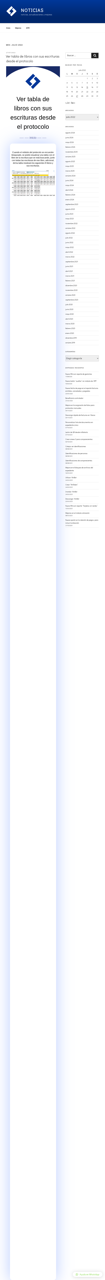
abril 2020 (69, 319)
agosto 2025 (70, 161)
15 (87, 87)
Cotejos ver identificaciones (75, 446)
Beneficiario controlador (74, 398)
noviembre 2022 (71, 223)
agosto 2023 (70, 209)
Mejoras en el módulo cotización (77, 513)
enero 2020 (69, 333)
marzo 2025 (70, 171)
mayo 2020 (69, 314)
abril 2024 (69, 190)
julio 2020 (69, 304)
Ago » (73, 102)
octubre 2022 (70, 228)
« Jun (67, 102)
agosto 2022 (70, 233)
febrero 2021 (70, 280)
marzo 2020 (70, 323)
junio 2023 (69, 214)
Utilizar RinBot (70, 477)
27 (77, 96)
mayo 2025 (69, 166)
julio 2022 (69, 237)
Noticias (32, 10)
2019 (28, 28)
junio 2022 (69, 242)
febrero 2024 (70, 194)
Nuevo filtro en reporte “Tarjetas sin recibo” (81, 506)
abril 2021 (69, 271)
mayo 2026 (69, 142)
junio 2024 (69, 180)
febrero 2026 (70, 147)
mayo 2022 (69, 247)
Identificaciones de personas (76, 453)
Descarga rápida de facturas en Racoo (80, 415)
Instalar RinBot (71, 491)
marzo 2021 (69, 276)
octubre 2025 (70, 156)
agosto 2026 (70, 132)
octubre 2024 (70, 175)
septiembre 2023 (71, 204)
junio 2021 (69, 266)
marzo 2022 (69, 256)
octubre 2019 (70, 342)
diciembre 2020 (71, 285)
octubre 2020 (70, 295)
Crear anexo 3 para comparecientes (79, 439)
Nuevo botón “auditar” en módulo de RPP (80, 381)
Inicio (8, 28)
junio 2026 (69, 137)
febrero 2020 (70, 328)
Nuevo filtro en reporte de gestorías (78, 374)
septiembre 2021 (71, 261)
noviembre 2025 (71, 152)
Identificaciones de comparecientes (78, 460)
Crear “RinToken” (71, 484)
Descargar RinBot (72, 499)
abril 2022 (69, 252)
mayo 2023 (69, 218)
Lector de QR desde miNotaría (76, 432)
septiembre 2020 (71, 299)
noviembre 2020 (71, 290)
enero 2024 (69, 199)
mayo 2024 (69, 185)
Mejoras (18, 28)
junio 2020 (69, 309)
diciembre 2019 (71, 338)
